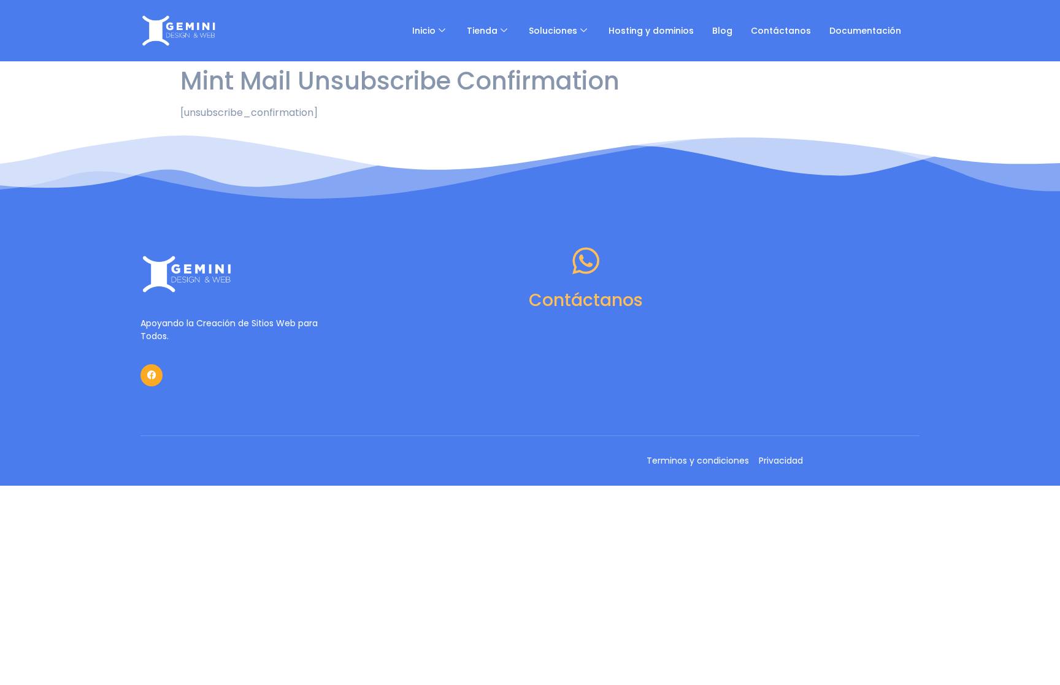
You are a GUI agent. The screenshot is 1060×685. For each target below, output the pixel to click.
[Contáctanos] (585, 260)
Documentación (865, 31)
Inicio (424, 31)
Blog (722, 31)
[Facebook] (151, 375)
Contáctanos (781, 31)
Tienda (482, 31)
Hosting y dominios (651, 31)
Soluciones (553, 31)
